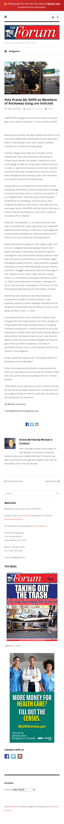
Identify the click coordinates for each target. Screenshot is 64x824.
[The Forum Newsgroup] (32, 39)
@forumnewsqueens (13, 519)
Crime (50, 109)
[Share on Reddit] (37, 424)
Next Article (51, 481)
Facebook (26, 515)
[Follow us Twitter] (13, 756)
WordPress (15, 806)
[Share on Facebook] (27, 424)
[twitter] (53, 17)
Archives (8, 790)
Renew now (53, 3)
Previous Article (15, 481)
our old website (40, 526)
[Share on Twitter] (32, 424)
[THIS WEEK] (32, 642)
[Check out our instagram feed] (20, 756)
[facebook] (58, 17)
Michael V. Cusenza (34, 109)
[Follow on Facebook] (6, 756)
